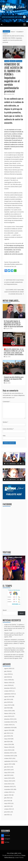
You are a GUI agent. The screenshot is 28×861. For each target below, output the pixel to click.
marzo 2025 (7, 710)
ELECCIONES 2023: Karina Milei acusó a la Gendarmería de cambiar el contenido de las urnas (14, 292)
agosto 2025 (8, 696)
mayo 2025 (7, 705)
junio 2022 (7, 800)
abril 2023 (7, 775)
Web (4, 435)
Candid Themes (19, 857)
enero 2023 (7, 783)
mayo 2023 (7, 772)
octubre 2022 (8, 792)
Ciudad (7, 61)
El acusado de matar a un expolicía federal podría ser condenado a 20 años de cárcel (13, 656)
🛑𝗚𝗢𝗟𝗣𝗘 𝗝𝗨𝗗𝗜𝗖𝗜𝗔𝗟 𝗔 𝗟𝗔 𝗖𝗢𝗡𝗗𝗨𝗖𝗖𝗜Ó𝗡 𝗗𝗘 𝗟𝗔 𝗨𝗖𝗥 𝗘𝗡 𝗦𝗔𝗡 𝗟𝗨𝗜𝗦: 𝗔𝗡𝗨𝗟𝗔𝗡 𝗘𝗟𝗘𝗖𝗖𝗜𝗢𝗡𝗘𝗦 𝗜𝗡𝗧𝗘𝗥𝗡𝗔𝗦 (14, 352)
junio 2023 (7, 769)
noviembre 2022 (9, 789)
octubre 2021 (8, 809)
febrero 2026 (8, 682)
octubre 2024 (8, 724)
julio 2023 (7, 767)
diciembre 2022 (8, 786)
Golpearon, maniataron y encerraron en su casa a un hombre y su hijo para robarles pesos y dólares (14, 641)
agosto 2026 (8, 668)
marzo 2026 (7, 679)
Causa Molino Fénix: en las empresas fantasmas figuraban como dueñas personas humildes (14, 650)
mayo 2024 (7, 739)
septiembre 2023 (9, 761)
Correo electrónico (8, 429)
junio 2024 (7, 736)
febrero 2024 (8, 747)
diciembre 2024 (8, 719)
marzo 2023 (7, 778)
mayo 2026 (7, 674)
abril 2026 (7, 677)
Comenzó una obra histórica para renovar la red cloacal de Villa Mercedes (13, 379)
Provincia (19, 61)
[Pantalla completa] (23, 463)
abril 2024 (7, 741)
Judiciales (12, 61)
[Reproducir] (5, 463)
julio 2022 (7, 798)
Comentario (6, 401)
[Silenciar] (21, 463)
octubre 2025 (8, 691)
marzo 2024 (7, 744)
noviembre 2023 (9, 755)
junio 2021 (7, 812)
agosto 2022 (8, 795)
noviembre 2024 (9, 722)
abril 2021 (7, 814)
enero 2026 (7, 685)
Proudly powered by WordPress (11, 855)
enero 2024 (7, 750)
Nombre (5, 422)
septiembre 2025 (9, 694)
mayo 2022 (7, 803)
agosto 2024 (8, 730)
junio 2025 (7, 702)
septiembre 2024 (9, 727)
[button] (14, 459)
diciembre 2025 (8, 688)
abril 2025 (7, 708)
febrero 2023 (8, 781)
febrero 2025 (8, 713)
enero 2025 (7, 716)
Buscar (5, 610)
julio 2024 (7, 733)
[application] (14, 458)
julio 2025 (7, 699)
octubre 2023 (8, 758)
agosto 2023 (8, 764)
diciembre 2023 (8, 753)
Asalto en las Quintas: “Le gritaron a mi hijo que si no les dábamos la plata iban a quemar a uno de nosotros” (14, 626)
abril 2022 (7, 806)
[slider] (13, 463)
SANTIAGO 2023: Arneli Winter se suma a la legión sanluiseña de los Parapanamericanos (14, 282)
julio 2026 (7, 671)
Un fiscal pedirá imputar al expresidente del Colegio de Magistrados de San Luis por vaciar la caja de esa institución (13, 323)
